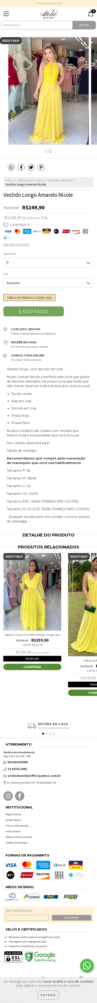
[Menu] (6, 14)
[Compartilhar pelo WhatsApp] (11, 167)
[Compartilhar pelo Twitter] (31, 169)
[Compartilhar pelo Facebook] (21, 169)
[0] (91, 15)
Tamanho (9, 253)
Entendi (48, 995)
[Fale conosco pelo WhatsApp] (87, 965)
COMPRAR (32, 667)
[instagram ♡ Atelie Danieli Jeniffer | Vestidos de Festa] (8, 796)
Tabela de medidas (17, 842)
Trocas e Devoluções (17, 825)
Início (9, 180)
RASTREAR (72, 918)
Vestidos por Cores (31, 180)
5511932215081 (17, 762)
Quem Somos (13, 820)
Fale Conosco (13, 831)
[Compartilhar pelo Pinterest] (41, 169)
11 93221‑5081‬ (17, 768)
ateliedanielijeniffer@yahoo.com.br (34, 775)
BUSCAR (84, 25)
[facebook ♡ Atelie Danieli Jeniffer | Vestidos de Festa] (19, 796)
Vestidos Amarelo (61, 180)
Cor (5, 274)
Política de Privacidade (19, 837)
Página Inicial (13, 814)
